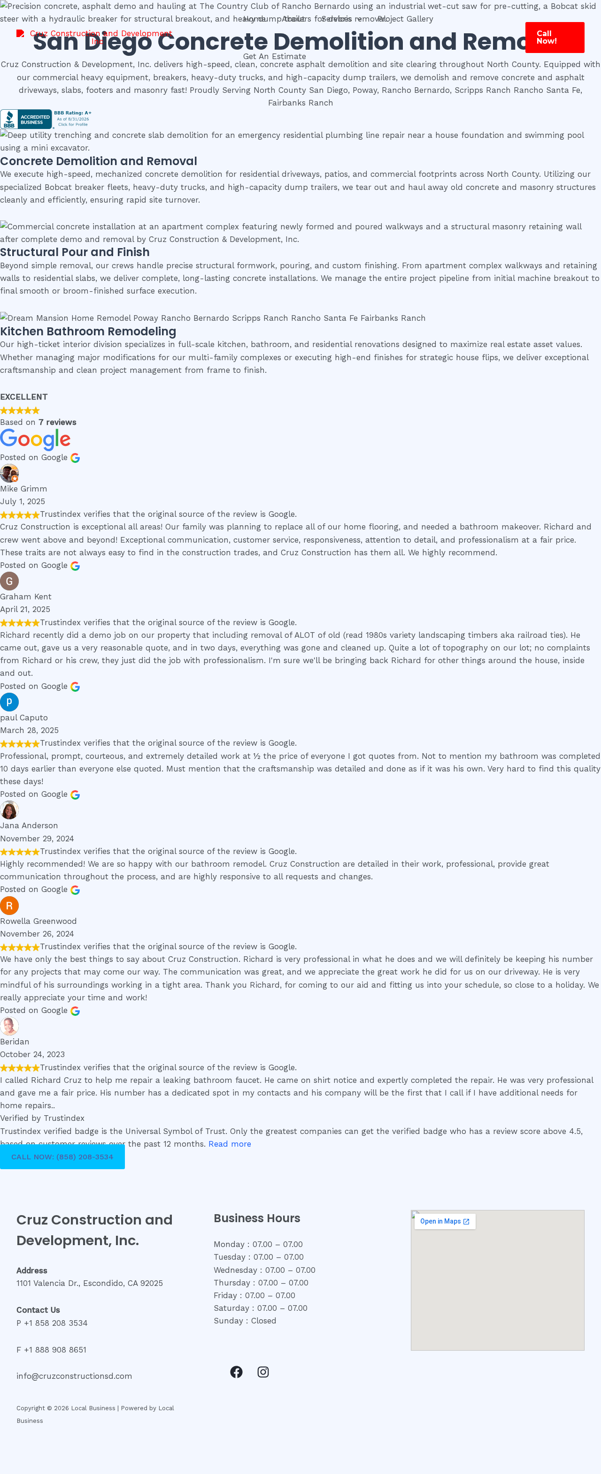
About (293, 18)
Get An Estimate (274, 56)
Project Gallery (405, 18)
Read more (229, 1144)
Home (254, 18)
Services (336, 18)
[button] (357, 19)
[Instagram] (263, 1372)
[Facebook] (236, 1372)
